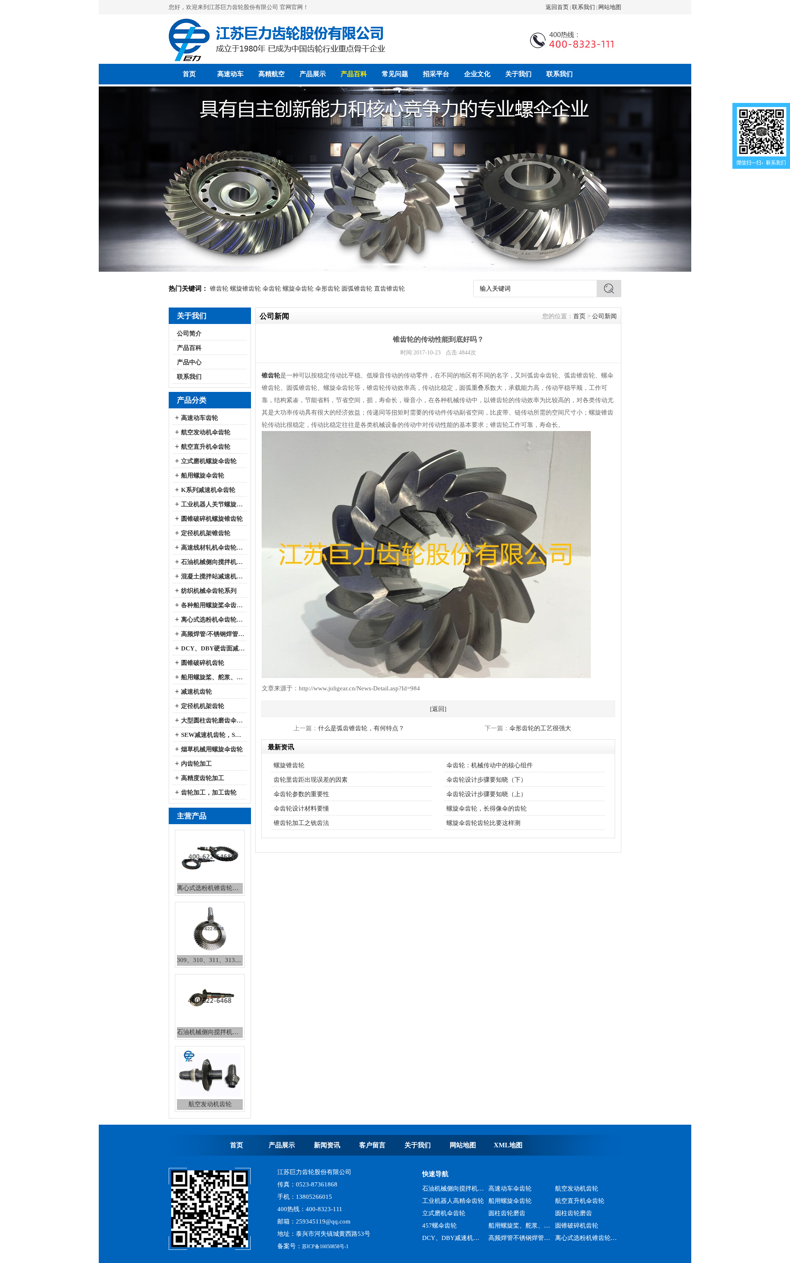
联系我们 (583, 7)
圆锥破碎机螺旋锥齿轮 (212, 518)
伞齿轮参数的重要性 (301, 794)
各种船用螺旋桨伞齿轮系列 (213, 605)
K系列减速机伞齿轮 (208, 490)
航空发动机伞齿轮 (205, 432)
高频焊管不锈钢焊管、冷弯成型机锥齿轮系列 (519, 1224)
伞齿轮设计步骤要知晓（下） (486, 779)
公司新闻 (604, 316)
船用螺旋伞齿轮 (202, 475)
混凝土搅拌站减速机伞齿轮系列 (213, 576)
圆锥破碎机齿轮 (202, 662)
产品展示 (313, 73)
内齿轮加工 (196, 763)
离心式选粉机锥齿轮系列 (586, 1224)
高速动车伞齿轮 (576, 1236)
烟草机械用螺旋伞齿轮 (212, 749)
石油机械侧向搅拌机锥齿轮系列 (519, 1236)
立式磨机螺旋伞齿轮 (209, 461)
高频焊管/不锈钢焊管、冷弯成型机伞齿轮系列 (213, 634)
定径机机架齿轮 (202, 706)
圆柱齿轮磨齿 (506, 1199)
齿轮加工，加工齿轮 (209, 792)
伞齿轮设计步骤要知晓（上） (486, 794)
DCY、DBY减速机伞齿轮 (453, 1224)
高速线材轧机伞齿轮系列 (213, 547)
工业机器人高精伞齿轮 (453, 1187)
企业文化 (477, 73)
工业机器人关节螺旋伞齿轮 (213, 504)
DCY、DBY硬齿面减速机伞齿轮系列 (213, 648)
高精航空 (271, 73)
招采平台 (436, 73)
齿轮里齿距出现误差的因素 (311, 779)
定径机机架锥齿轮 (205, 533)
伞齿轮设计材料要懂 (301, 808)
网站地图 (609, 7)
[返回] (438, 709)
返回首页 (557, 7)
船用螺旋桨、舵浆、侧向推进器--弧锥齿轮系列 (213, 677)
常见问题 (395, 73)
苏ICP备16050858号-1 (325, 1246)
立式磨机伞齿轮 (443, 1199)
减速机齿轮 (196, 691)
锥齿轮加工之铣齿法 (301, 823)
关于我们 (518, 73)
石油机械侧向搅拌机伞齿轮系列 (213, 562)
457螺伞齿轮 (439, 1211)
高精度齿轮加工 (202, 778)
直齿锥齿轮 (389, 288)
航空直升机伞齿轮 (205, 446)
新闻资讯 (327, 1145)
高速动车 (230, 73)
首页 (189, 73)
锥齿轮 (219, 288)
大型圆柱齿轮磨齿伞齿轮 (213, 720)
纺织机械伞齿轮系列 (209, 590)
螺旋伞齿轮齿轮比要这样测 (483, 823)
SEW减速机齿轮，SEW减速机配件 (213, 735)
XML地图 (508, 1145)
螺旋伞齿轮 (298, 288)
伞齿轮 (272, 288)
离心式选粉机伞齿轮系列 (213, 619)
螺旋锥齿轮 (245, 288)
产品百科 (354, 73)
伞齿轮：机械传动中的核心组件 (489, 765)
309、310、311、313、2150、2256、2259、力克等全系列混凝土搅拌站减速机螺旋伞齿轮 (453, 1236)
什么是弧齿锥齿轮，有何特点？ (361, 728)
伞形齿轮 (327, 288)
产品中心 (189, 362)
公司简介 (189, 333)
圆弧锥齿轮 (357, 288)
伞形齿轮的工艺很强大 (540, 728)
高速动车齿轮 (199, 418)
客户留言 (372, 1145)
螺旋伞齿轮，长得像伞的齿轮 (486, 808)
